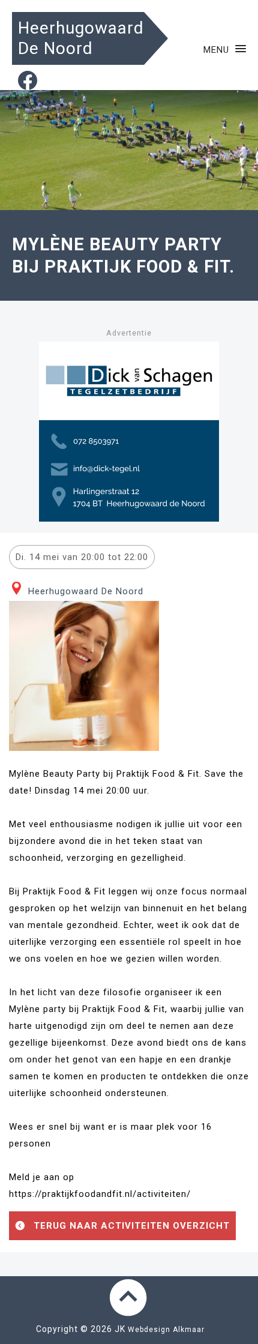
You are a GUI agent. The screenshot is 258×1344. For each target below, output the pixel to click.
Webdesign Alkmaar (166, 1329)
